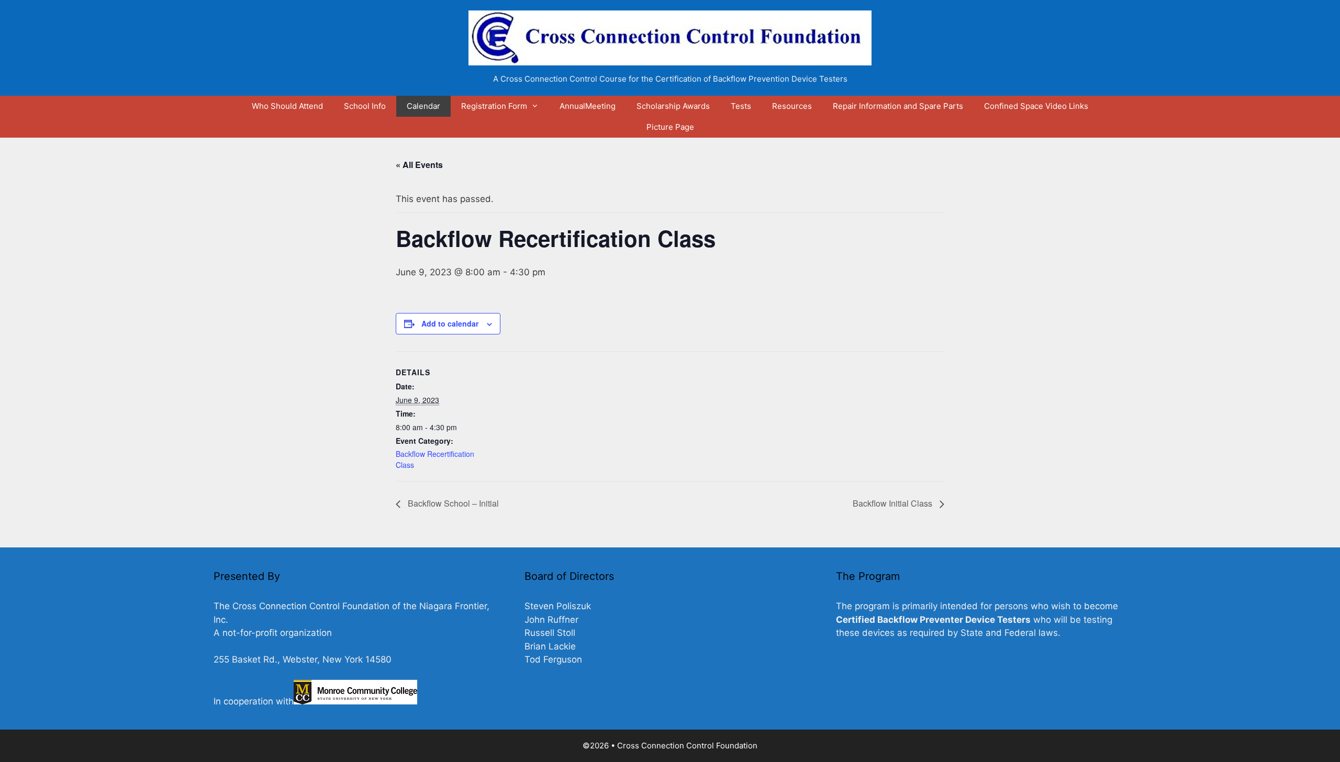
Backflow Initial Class (893, 503)
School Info (365, 106)
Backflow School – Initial (452, 503)
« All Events (419, 165)
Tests (741, 106)
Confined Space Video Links (1036, 106)
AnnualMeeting (588, 106)
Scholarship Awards (673, 106)
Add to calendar (449, 323)
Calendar (423, 106)
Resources (792, 106)
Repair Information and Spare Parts (898, 106)
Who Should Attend (287, 106)
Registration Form (494, 106)
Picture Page (670, 127)
